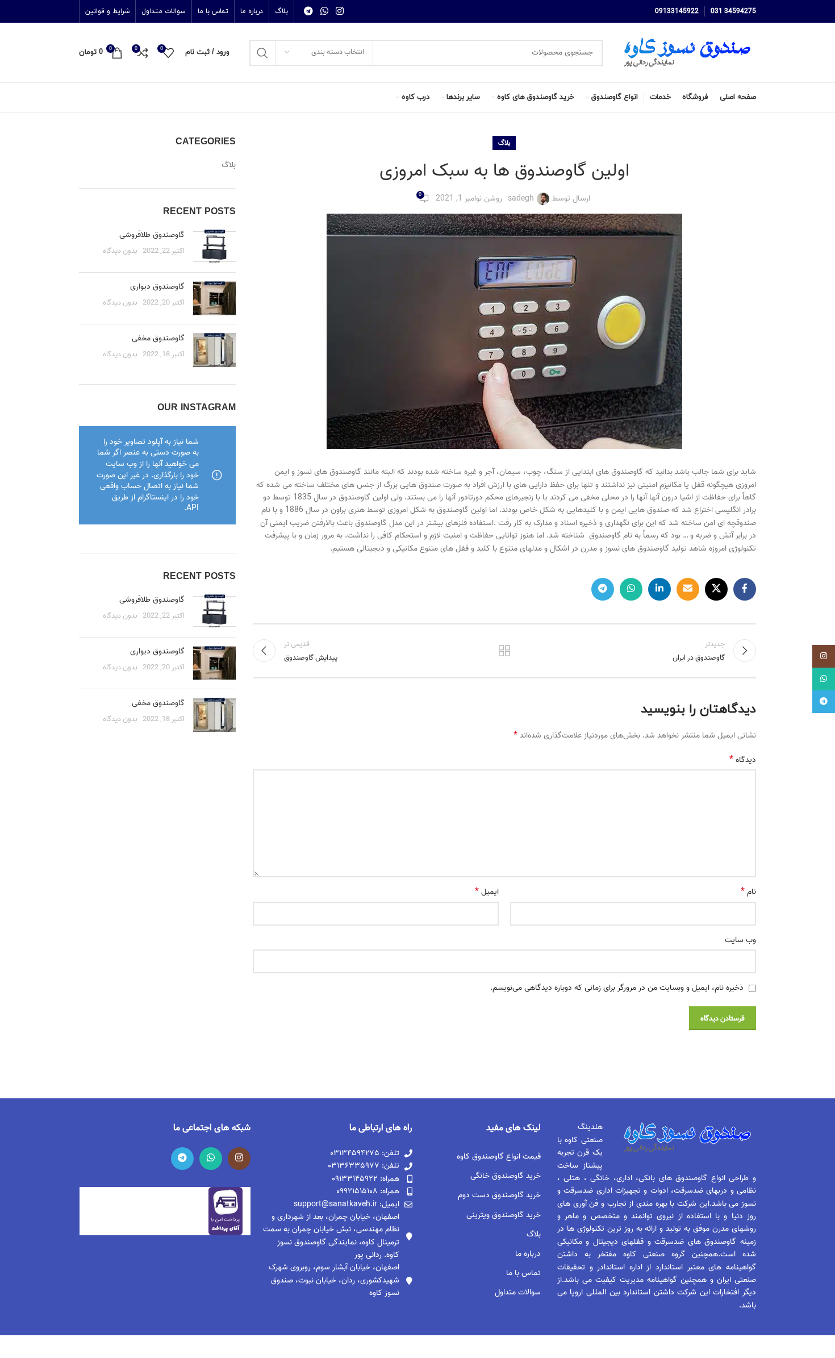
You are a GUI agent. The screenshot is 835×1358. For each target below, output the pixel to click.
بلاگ (504, 143)
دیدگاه (742, 760)
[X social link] (716, 589)
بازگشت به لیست (504, 650)
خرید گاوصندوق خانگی (505, 1175)
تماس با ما (523, 1273)
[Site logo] (685, 52)
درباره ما (528, 1253)
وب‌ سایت (740, 940)
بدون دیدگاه (120, 251)
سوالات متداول (518, 1292)
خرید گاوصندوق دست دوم (499, 1195)
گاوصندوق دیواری (157, 286)
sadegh (521, 199)
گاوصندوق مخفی (158, 338)
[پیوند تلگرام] (308, 11)
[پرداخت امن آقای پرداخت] (228, 1211)
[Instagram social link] (340, 11)
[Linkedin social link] (659, 589)
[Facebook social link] (744, 589)
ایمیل (487, 892)
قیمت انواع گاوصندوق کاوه (499, 1156)
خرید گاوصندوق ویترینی (503, 1215)
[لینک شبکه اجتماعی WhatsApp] (324, 11)
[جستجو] (262, 53)
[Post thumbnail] (214, 247)
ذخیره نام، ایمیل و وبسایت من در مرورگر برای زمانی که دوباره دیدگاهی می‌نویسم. (617, 987)
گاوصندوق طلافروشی (152, 234)
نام (748, 892)
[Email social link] (688, 589)
